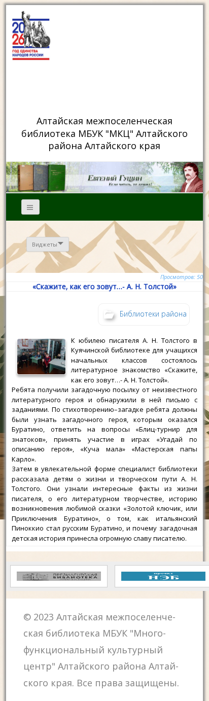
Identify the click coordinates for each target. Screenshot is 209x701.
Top (197, 687)
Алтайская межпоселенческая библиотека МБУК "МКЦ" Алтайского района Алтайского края (105, 133)
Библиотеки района (153, 313)
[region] (104, 177)
